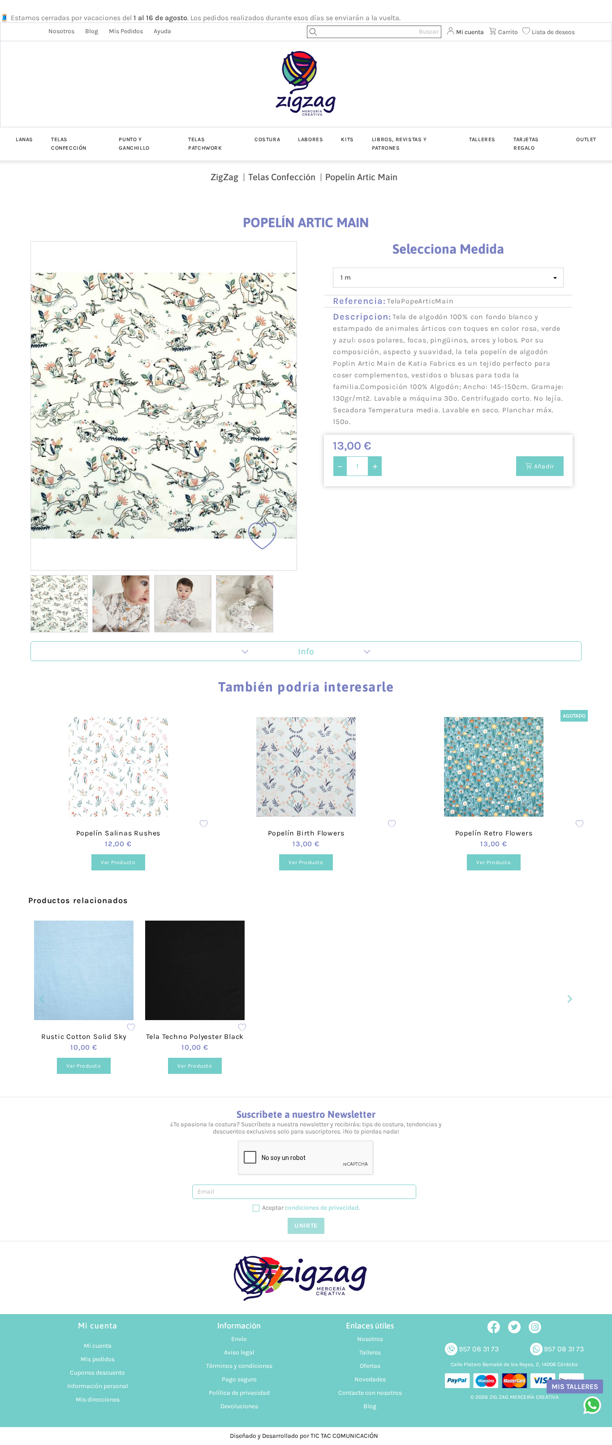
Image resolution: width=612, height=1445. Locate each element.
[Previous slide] (45, 406)
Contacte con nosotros (370, 1393)
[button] (59, 603)
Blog (91, 31)
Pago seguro (239, 1379)
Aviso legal (239, 1352)
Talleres (370, 1352)
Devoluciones (239, 1406)
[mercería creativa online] (306, 1283)
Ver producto (118, 862)
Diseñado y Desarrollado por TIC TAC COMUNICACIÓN (304, 1436)
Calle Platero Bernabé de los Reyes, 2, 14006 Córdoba (514, 1364)
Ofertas (370, 1366)
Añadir (543, 466)
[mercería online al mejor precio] (306, 90)
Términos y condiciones (239, 1366)
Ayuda (162, 31)
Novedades (370, 1379)
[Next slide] (283, 406)
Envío (239, 1339)
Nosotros (61, 31)
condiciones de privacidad (321, 1207)
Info (306, 651)
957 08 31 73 (479, 1349)
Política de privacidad (239, 1393)
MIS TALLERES (575, 1386)
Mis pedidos (126, 31)
